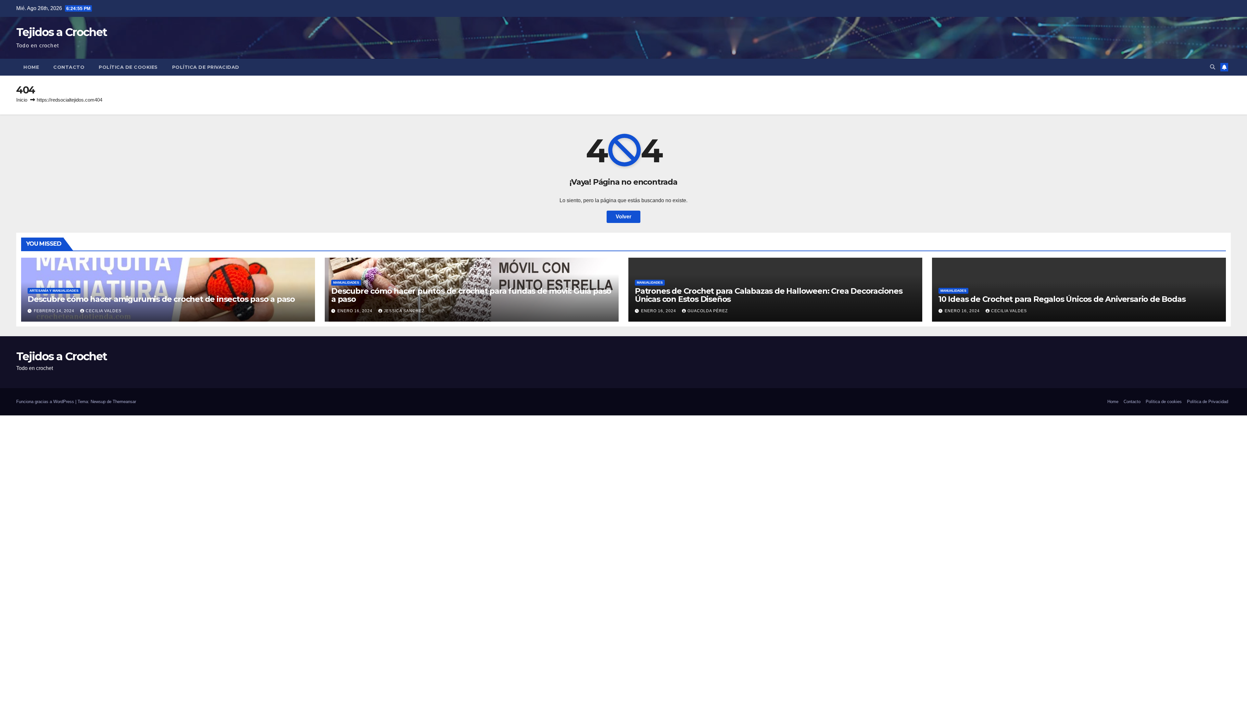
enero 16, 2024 (355, 311)
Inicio (21, 100)
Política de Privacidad (205, 67)
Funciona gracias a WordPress (45, 401)
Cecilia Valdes (103, 311)
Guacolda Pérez (707, 311)
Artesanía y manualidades (54, 290)
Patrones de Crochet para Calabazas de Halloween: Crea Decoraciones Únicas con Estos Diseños (768, 295)
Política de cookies (128, 67)
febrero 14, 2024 (55, 311)
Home (31, 67)
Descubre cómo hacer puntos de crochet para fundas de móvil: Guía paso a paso (471, 295)
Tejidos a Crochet (61, 32)
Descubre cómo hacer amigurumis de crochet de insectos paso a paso (161, 299)
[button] (1212, 67)
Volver (623, 216)
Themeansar (124, 401)
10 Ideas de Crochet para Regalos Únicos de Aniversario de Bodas (1061, 299)
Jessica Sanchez (404, 311)
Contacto (68, 67)
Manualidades (346, 282)
